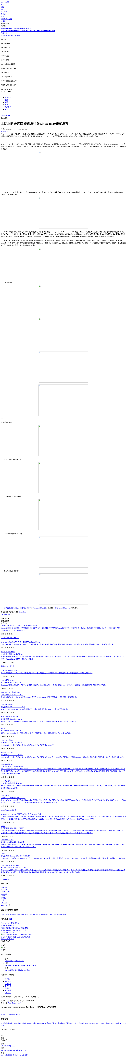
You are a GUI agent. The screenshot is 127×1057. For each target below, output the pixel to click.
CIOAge (12, 961)
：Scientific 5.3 (12, 719)
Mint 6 (7, 840)
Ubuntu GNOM (6, 638)
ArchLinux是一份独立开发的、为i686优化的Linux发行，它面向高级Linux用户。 (28, 745)
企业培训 (4, 16)
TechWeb (42, 1023)
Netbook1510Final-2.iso (63, 608)
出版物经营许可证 (14, 1014)
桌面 (6, 614)
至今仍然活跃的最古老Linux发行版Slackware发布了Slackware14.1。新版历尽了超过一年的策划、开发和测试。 (39, 697)
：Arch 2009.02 (12, 743)
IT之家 (74, 1023)
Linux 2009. (15, 716)
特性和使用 (11, 783)
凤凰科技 (23, 1023)
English (7, 988)
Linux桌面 (4, 810)
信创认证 (18, 31)
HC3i (17, 961)
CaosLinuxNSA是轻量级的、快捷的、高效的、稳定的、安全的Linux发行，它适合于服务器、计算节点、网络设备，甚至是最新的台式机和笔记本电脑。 (54, 685)
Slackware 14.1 (12, 695)
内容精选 (8, 97)
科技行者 (36, 1023)
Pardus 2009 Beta (12, 842)
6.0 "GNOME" (15, 865)
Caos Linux (8, 692)
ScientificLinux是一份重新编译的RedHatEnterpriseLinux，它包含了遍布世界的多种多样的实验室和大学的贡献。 (39, 721)
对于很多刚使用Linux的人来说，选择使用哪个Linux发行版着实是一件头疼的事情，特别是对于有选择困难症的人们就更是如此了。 (46, 673)
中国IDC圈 (100, 1023)
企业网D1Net (108, 1023)
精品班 (3, 9)
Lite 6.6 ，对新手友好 (20, 642)
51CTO (7, 961)
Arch (6, 764)
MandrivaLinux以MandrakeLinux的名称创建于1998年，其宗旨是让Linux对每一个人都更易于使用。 (35, 709)
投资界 (115, 1023)
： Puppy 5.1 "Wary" (13, 867)
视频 (6, 100)
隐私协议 (8, 993)
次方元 (120, 1023)
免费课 (3, 14)
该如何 (9, 670)
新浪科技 (4, 1023)
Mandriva (9, 716)
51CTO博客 (9, 965)
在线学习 (4, 33)
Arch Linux (4, 752)
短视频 (17, 28)
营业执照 (4, 1014)
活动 (6, 109)
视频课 (3, 28)
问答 (8, 35)
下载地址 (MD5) (25, 608)
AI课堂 (3, 21)
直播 (18, 35)
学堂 (2, 7)
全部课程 (4, 31)
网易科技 (16, 1023)
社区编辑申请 (5, 115)
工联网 (78, 1023)
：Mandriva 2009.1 (13, 707)
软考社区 (4, 12)
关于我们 (8, 979)
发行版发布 (16, 692)
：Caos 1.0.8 (11, 682)
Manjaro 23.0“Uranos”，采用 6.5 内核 (21, 814)
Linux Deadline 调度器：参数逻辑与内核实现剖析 (18, 914)
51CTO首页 (5, 2)
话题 (6, 102)
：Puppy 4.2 (11, 730)
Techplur (21, 961)
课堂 (11, 35)
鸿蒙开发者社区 (6, 19)
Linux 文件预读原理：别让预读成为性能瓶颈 (50, 914)
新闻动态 (8, 981)
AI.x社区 (33, 965)
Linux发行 (4, 704)
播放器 (13, 652)
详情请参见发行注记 (11, 608)
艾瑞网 (47, 1023)
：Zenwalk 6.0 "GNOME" (15, 856)
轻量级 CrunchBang (13, 798)
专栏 (15, 35)
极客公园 (84, 1023)
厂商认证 (31, 31)
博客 (2, 4)
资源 (5, 35)
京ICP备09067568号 (14, 1003)
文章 (2, 35)
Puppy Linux (13, 781)
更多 (11, 919)
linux (2, 692)
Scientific (4, 728)
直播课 (22, 28)
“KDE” (11, 840)
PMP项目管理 (43, 31)
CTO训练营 (26, 970)
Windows (4, 652)
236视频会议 (92, 1023)
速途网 (58, 1023)
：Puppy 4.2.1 (13, 766)
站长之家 (53, 1023)
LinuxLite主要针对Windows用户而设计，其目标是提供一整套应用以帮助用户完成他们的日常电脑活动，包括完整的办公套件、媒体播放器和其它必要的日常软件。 (58, 644)
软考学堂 (28, 28)
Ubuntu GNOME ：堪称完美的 (19, 626)
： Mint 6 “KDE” (12, 828)
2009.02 (10, 764)
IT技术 (36, 31)
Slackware (11, 704)
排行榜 (12, 28)
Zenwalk (7, 865)
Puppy (7, 740)
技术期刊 (8, 107)
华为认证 (25, 31)
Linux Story (23, 612)
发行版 (13, 638)
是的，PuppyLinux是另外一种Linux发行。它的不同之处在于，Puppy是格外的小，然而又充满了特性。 (36, 733)
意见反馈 (8, 986)
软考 (13, 31)
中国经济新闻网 (66, 1023)
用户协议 (8, 990)
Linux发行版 (10, 666)
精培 (14, 970)
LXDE (3, 614)
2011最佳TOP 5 (12, 654)
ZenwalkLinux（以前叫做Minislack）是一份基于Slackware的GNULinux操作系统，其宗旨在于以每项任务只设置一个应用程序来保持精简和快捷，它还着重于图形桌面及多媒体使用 (63, 858)
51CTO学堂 (9, 970)
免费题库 (51, 31)
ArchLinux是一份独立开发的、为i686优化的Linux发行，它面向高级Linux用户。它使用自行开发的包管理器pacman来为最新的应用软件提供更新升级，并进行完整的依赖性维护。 (63, 757)
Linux (10, 614)
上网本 (3, 666)
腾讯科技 (10, 1023)
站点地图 (8, 984)
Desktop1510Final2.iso (40, 608)
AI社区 (7, 104)
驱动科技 (29, 1023)
